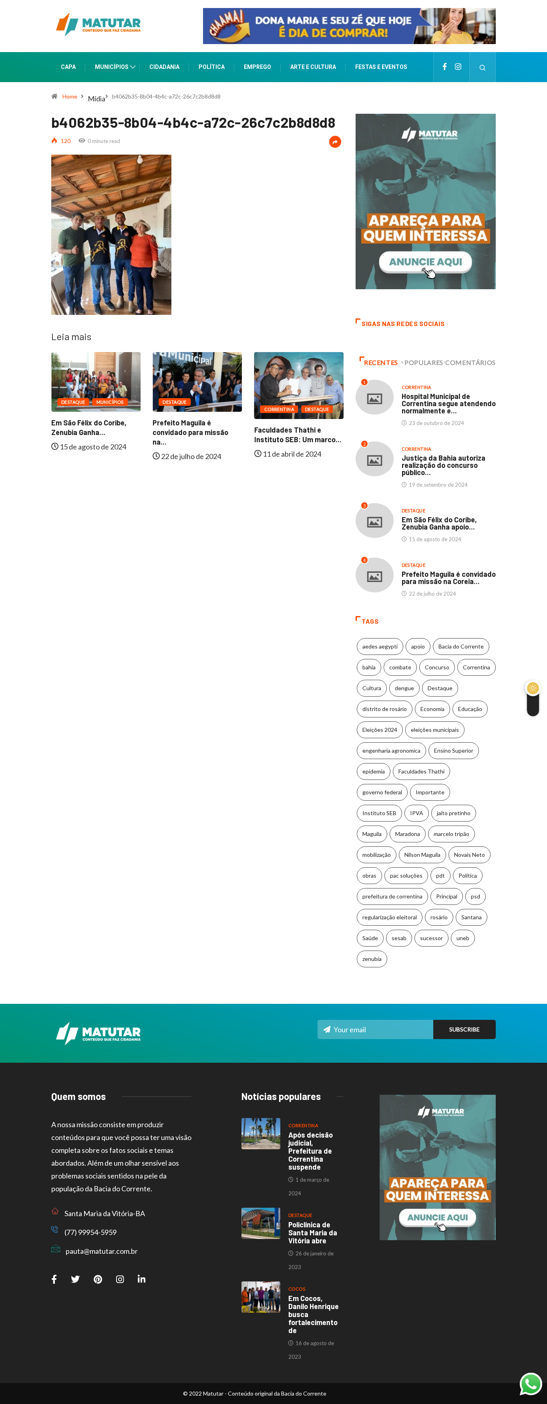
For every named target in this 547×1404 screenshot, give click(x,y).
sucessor (431, 938)
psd (475, 896)
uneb (463, 938)
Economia (432, 708)
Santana (471, 917)
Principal (446, 896)
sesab (399, 938)
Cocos (296, 1288)
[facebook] (444, 67)
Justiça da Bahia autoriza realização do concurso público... (443, 465)
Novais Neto (469, 854)
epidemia (373, 771)
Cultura (371, 688)
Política (212, 67)
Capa (68, 67)
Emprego (257, 67)
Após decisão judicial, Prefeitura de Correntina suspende (310, 1150)
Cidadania (164, 67)
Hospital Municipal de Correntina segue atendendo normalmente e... (449, 403)
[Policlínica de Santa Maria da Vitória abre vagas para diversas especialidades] (260, 1223)
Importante (430, 792)
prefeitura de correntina (392, 896)
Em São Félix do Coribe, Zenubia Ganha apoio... (439, 523)
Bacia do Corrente (461, 646)
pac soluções (406, 875)
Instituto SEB (379, 813)
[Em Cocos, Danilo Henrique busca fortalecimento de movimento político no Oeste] (260, 1297)
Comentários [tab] (470, 362)
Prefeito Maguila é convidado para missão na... (90, 432)
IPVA (416, 813)
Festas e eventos (381, 67)
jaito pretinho (454, 813)
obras (369, 875)
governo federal (382, 792)
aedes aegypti (380, 646)
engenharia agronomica (391, 750)
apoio (418, 646)
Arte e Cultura (313, 67)
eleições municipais (435, 729)
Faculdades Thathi (421, 771)
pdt (440, 875)
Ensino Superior (453, 750)
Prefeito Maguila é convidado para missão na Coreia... (449, 578)
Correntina (178, 409)
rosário (439, 917)
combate (400, 667)
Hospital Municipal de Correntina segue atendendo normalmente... (298, 440)
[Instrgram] (458, 67)
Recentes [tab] (381, 362)
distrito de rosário (384, 708)
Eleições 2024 (379, 729)
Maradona (407, 833)
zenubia (372, 958)
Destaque (74, 402)
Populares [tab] (423, 362)
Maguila (372, 833)
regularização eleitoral (389, 917)
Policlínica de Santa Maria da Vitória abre (312, 1232)
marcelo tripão (451, 833)
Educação (470, 708)
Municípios (112, 67)
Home (69, 96)
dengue (404, 688)
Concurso (437, 667)
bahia (369, 667)
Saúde (370, 938)
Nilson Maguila (422, 854)
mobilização (376, 854)
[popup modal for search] (483, 67)
